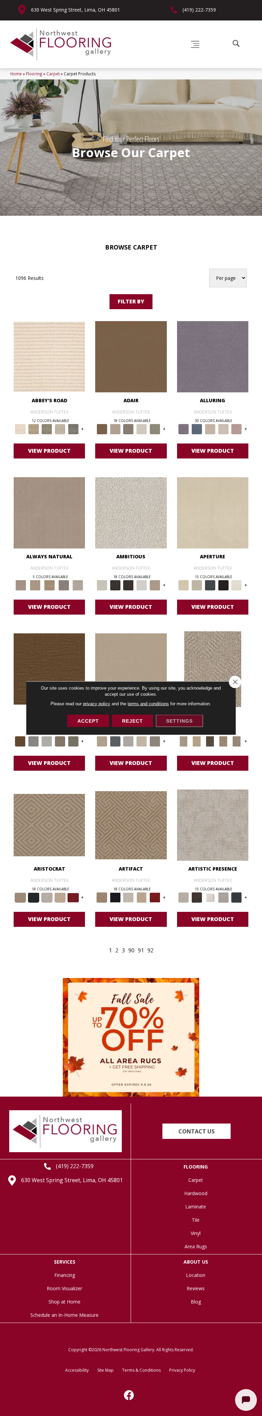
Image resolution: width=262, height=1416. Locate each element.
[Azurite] (196, 429)
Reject (132, 721)
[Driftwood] (60, 741)
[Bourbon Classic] (130, 356)
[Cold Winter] (223, 897)
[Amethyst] (212, 356)
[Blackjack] (33, 897)
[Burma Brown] (196, 897)
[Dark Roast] (128, 585)
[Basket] (49, 512)
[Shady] (64, 585)
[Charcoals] (115, 585)
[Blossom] (236, 429)
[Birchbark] (223, 429)
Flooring (34, 73)
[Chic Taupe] (60, 429)
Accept (88, 721)
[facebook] (129, 1395)
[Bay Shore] (223, 741)
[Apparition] (210, 741)
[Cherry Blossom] (73, 897)
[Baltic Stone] (212, 825)
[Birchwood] (49, 825)
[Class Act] (128, 429)
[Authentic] (130, 668)
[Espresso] (223, 585)
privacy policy (96, 703)
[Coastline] (47, 741)
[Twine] (78, 585)
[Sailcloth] (49, 585)
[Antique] (196, 741)
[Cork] (35, 585)
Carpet (53, 73)
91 (141, 950)
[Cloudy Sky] (33, 741)
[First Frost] (141, 585)
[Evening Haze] (155, 741)
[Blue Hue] (115, 741)
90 (131, 950)
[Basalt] (210, 429)
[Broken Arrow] (236, 741)
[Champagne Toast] (115, 429)
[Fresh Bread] (155, 585)
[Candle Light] (210, 897)
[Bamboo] (33, 429)
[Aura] (49, 356)
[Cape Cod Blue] (210, 585)
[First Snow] (236, 585)
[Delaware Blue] (73, 429)
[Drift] (141, 741)
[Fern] (73, 741)
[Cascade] (47, 897)
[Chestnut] (49, 668)
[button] (196, 1131)
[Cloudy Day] (128, 741)
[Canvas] (130, 512)
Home (16, 73)
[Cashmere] (60, 897)
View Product (49, 450)
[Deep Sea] (236, 897)
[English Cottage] (155, 429)
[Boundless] (47, 429)
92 (150, 950)
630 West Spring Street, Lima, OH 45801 (75, 9)
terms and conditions (148, 703)
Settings (179, 721)
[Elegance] (141, 429)
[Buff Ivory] (212, 512)
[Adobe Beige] (212, 668)
